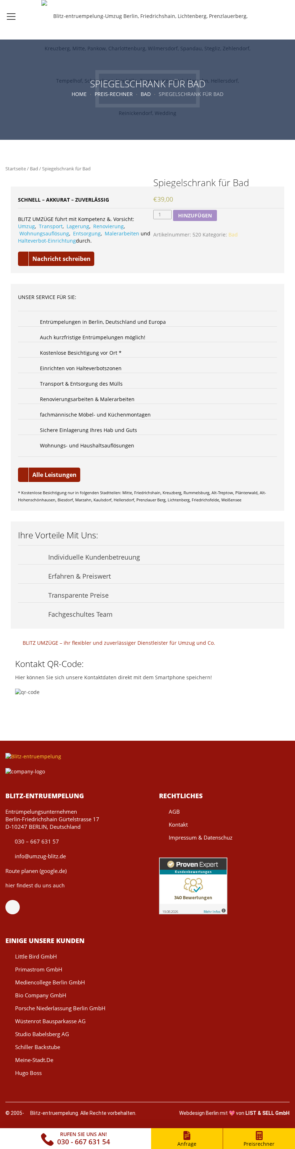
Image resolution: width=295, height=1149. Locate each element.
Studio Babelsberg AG (42, 1034)
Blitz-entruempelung (54, 1113)
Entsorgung (87, 233)
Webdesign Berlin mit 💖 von (234, 1113)
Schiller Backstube (37, 1047)
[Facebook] (16, 907)
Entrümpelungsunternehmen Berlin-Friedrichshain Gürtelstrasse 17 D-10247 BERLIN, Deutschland (52, 819)
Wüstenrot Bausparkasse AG (50, 1021)
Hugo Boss (28, 1072)
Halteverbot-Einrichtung (47, 240)
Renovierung (108, 226)
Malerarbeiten (122, 233)
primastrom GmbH (38, 969)
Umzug (26, 226)
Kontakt (178, 824)
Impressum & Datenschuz (200, 837)
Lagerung (78, 226)
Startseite (15, 168)
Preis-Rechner (114, 94)
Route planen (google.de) (36, 870)
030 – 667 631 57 (36, 841)
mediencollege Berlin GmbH (50, 982)
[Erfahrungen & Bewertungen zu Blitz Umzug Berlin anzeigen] (193, 885)
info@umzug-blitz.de (39, 856)
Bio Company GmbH (40, 995)
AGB (174, 811)
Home (79, 94)
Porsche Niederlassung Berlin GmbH (60, 1008)
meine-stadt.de (34, 1059)
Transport (51, 226)
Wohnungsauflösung (44, 233)
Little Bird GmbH (36, 956)
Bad (146, 94)
